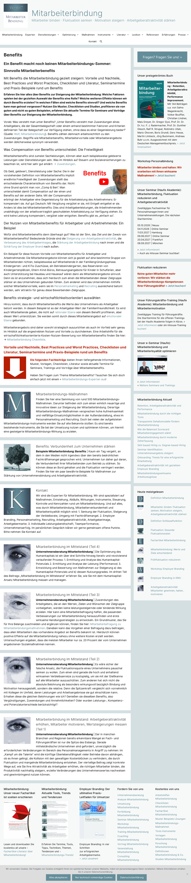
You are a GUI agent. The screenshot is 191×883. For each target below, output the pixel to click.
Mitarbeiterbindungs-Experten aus (83, 379)
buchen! (141, 328)
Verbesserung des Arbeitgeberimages (27, 242)
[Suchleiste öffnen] (101, 41)
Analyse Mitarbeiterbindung (132, 799)
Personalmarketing (66, 286)
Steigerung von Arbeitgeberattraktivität (91, 238)
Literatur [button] (121, 34)
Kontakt (93, 41)
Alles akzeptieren (58, 877)
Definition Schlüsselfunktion (166, 520)
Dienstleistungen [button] (47, 34)
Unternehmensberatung (130, 795)
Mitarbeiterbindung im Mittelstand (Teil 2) (68, 659)
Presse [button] (182, 34)
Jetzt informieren (147, 325)
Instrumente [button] (104, 34)
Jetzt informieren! (150, 249)
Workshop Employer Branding (167, 568)
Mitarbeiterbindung (67, 13)
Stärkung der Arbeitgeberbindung (78, 242)
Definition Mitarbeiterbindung (167, 497)
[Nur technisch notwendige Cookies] (187, 874)
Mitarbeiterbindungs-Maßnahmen (62, 394)
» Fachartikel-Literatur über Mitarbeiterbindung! (18, 851)
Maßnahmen (88, 34)
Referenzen (153, 34)
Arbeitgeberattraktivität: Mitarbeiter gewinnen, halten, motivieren (167, 590)
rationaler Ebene (65, 312)
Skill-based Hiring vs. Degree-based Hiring (161, 445)
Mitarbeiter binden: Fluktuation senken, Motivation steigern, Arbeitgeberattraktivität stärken (169, 510)
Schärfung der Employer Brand (23, 246)
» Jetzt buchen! (165, 175)
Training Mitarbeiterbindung (133, 831)
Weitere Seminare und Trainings (157, 385)
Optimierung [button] (69, 34)
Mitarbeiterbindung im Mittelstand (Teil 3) (68, 595)
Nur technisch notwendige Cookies (93, 877)
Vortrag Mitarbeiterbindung (132, 844)
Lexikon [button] (136, 34)
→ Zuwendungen (64, 164)
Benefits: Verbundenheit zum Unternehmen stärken (75, 446)
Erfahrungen (168, 34)
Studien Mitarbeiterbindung (170, 859)
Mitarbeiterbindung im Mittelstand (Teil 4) (68, 547)
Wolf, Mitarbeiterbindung (29, 134)
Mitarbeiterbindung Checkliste (26, 339)
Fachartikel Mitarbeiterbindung (168, 540)
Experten (30, 34)
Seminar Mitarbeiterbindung (133, 819)
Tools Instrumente (165, 831)
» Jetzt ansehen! (89, 858)
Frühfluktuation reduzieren (165, 559)
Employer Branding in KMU (166, 577)
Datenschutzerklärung (132, 877)
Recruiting (90, 286)
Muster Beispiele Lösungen (170, 818)
